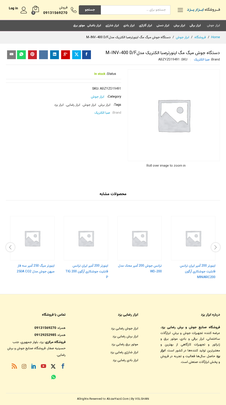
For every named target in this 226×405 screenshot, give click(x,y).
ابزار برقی (195, 25)
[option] (193, 246)
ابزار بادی (129, 25)
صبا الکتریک (202, 59)
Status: (111, 74)
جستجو (90, 9)
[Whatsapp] (53, 377)
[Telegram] (63, 378)
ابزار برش (179, 25)
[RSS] (14, 367)
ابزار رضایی (73, 104)
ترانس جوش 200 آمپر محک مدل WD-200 (140, 268)
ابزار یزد (59, 104)
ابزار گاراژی (145, 25)
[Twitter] (53, 367)
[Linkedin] (34, 367)
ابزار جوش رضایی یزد (124, 328)
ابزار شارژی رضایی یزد (124, 352)
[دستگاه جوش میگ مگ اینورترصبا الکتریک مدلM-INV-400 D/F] (86, 54)
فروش (63, 7)
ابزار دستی (162, 25)
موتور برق (79, 25)
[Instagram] (24, 367)
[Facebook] (63, 367)
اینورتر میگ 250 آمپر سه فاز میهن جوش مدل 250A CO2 (36, 268)
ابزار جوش (213, 25)
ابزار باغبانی (94, 25)
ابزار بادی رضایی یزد (125, 360)
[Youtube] (43, 367)
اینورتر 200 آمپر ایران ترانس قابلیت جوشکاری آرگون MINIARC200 (197, 271)
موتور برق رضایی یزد (124, 344)
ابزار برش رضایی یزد (125, 336)
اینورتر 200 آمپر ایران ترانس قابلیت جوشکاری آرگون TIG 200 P (87, 271)
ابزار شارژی (112, 25)
